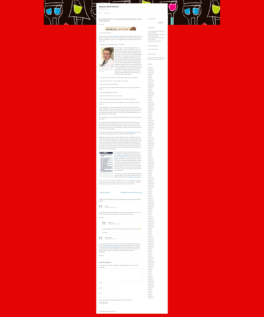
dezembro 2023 (151, 72)
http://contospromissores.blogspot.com (112, 245)
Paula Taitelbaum (130, 183)
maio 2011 (150, 272)
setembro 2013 (151, 226)
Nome (101, 282)
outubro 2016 (150, 165)
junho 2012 (150, 251)
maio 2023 (150, 75)
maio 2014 (150, 213)
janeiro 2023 (150, 82)
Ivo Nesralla (138, 182)
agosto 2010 (150, 287)
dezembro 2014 (151, 201)
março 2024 (150, 69)
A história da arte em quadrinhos (155, 41)
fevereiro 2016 (151, 178)
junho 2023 (150, 74)
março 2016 (150, 176)
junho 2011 (150, 271)
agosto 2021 (150, 87)
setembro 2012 (151, 246)
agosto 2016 (150, 168)
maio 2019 (150, 115)
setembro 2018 (151, 127)
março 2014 (150, 216)
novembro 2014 (151, 203)
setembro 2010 (151, 286)
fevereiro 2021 (151, 92)
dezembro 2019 (151, 104)
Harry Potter (122, 182)
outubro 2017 (150, 145)
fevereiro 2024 (151, 70)
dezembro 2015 (151, 181)
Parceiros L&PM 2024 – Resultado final (156, 37)
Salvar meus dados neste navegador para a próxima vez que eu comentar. (115, 300)
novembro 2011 (151, 262)
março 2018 (150, 137)
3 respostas (101, 24)
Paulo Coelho (102, 183)
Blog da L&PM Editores (109, 6)
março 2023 (150, 79)
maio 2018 (150, 133)
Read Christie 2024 (152, 39)
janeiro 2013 (150, 239)
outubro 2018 (150, 125)
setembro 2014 (151, 206)
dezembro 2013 (151, 221)
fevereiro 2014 (151, 218)
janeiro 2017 (150, 160)
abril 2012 (150, 254)
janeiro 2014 (150, 219)
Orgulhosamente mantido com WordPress (107, 311)
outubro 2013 (150, 224)
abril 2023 (150, 77)
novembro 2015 (151, 183)
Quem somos (107, 13)
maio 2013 (150, 233)
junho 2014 (150, 211)
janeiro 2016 (150, 180)
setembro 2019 (151, 108)
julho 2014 (150, 209)
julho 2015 (150, 190)
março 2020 (150, 100)
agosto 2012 (150, 248)
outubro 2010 (150, 284)
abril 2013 (150, 234)
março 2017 (150, 156)
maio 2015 (150, 193)
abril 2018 (150, 135)
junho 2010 (150, 291)
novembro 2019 (151, 105)
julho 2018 (150, 130)
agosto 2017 (150, 148)
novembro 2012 (151, 243)
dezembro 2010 (151, 281)
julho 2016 (150, 170)
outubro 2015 (150, 185)
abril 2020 (150, 99)
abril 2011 (150, 274)
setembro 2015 (151, 186)
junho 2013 (150, 231)
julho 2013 (150, 229)
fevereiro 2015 (151, 198)
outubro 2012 (150, 244)
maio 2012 (150, 253)
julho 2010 (150, 289)
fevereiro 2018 (151, 138)
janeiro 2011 (150, 279)
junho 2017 (150, 152)
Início (100, 13)
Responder (101, 217)
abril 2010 (150, 294)
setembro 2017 (151, 147)
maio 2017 (150, 153)
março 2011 (150, 276)
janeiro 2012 (150, 259)
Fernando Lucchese (115, 182)
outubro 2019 (150, 107)
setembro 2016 (151, 166)
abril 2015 (150, 195)
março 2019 (150, 118)
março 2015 (150, 196)
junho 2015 (150, 191)
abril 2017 (150, 155)
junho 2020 (150, 97)
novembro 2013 (151, 223)
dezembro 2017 (151, 142)
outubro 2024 (150, 67)
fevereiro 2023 (151, 80)
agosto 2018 (150, 128)
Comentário (102, 267)
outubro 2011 (150, 264)
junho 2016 (150, 171)
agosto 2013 (150, 228)
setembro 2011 (151, 266)
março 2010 (150, 296)
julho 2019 (150, 112)
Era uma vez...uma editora (115, 180)
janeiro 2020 (150, 102)
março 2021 (150, 90)
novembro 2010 (151, 282)
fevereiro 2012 (151, 257)
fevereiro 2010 (151, 297)
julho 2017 (150, 150)
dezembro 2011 (151, 261)
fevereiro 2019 (151, 120)
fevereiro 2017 (151, 158)
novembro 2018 (151, 123)
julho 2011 (150, 269)
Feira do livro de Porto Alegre (105, 182)
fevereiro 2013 (151, 238)
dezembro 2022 (151, 84)
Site (100, 293)
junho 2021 (150, 89)
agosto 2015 (150, 188)
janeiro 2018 (150, 140)
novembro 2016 (151, 163)
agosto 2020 (150, 95)
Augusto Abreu (108, 237)
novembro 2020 (151, 94)
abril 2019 (150, 117)
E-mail (101, 288)
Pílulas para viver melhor (130, 132)
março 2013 (150, 236)
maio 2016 (150, 173)
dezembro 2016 (151, 161)
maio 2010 (150, 292)
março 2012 (150, 256)
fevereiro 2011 (151, 277)
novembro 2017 (151, 143)
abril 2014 (150, 214)
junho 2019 (150, 113)
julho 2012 (150, 249)
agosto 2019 (150, 110)
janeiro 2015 (150, 200)
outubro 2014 (150, 205)
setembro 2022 (151, 85)
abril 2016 (150, 175)
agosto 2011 (150, 267)
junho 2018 (150, 132)
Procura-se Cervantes (104, 192)
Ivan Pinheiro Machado (130, 182)
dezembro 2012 (151, 241)
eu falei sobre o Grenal (118, 36)
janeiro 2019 (150, 122)
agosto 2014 (150, 208)
